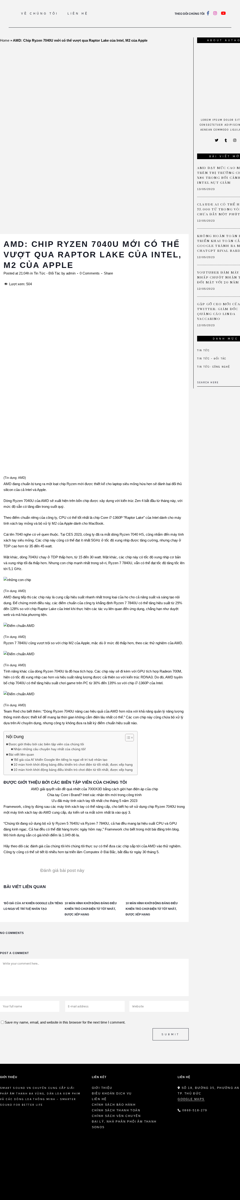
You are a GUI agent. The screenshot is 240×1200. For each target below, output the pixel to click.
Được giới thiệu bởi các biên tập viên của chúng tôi (46, 744)
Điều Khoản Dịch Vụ (112, 1093)
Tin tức (203, 350)
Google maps (191, 1099)
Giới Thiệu (102, 1088)
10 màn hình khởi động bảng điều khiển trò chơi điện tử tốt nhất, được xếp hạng (73, 764)
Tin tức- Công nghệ (213, 366)
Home (4, 40)
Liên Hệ (99, 1099)
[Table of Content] (129, 737)
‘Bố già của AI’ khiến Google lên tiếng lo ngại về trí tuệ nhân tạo (60, 759)
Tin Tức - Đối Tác (47, 273)
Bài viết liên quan (21, 754)
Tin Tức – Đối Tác (211, 358)
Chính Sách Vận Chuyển (116, 1116)
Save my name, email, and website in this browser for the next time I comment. (65, 1022)
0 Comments (90, 273)
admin (70, 273)
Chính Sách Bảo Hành (114, 1104)
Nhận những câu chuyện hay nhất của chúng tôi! (50, 749)
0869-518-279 (194, 1110)
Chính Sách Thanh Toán (116, 1110)
